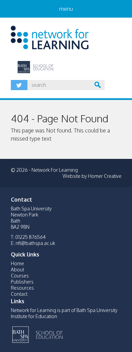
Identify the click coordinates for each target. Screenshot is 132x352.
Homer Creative (105, 176)
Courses (20, 275)
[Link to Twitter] (19, 85)
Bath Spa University (21, 334)
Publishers (22, 282)
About (17, 269)
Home (17, 263)
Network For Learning (50, 37)
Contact (19, 294)
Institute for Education (62, 334)
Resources (22, 288)
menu (66, 8)
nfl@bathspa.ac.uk (35, 243)
